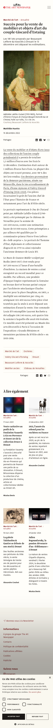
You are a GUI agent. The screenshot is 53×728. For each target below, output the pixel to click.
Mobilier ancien (12, 368)
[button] (25, 724)
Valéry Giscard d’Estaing (16, 357)
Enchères (28, 351)
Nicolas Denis (9, 495)
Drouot (36, 357)
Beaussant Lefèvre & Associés (19, 362)
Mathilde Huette (11, 128)
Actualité (25, 20)
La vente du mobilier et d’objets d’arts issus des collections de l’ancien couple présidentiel (26, 153)
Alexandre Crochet (37, 465)
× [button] (50, 678)
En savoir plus (35, 692)
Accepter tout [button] (14, 716)
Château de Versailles (34, 368)
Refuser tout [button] (37, 717)
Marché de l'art (10, 20)
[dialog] (26, 701)
